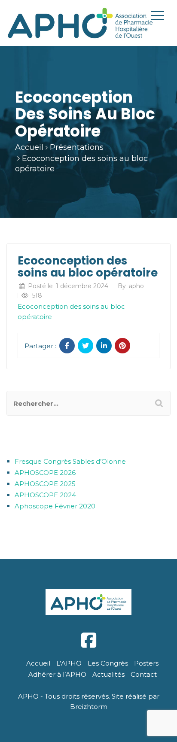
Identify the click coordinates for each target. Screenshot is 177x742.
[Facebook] (67, 345)
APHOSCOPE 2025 (45, 484)
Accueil (29, 147)
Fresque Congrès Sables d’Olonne (70, 461)
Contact (144, 674)
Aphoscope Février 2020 (55, 506)
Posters (146, 663)
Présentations (77, 147)
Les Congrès (108, 663)
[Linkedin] (104, 345)
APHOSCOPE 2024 (45, 495)
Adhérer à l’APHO (57, 674)
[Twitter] (85, 345)
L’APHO (69, 663)
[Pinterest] (122, 345)
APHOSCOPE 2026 (45, 472)
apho (136, 286)
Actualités (108, 674)
